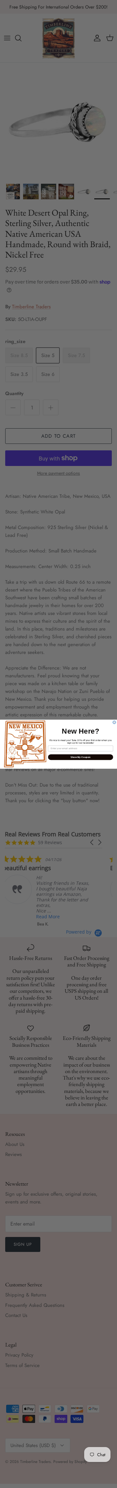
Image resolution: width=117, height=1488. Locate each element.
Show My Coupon (81, 757)
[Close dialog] (114, 722)
